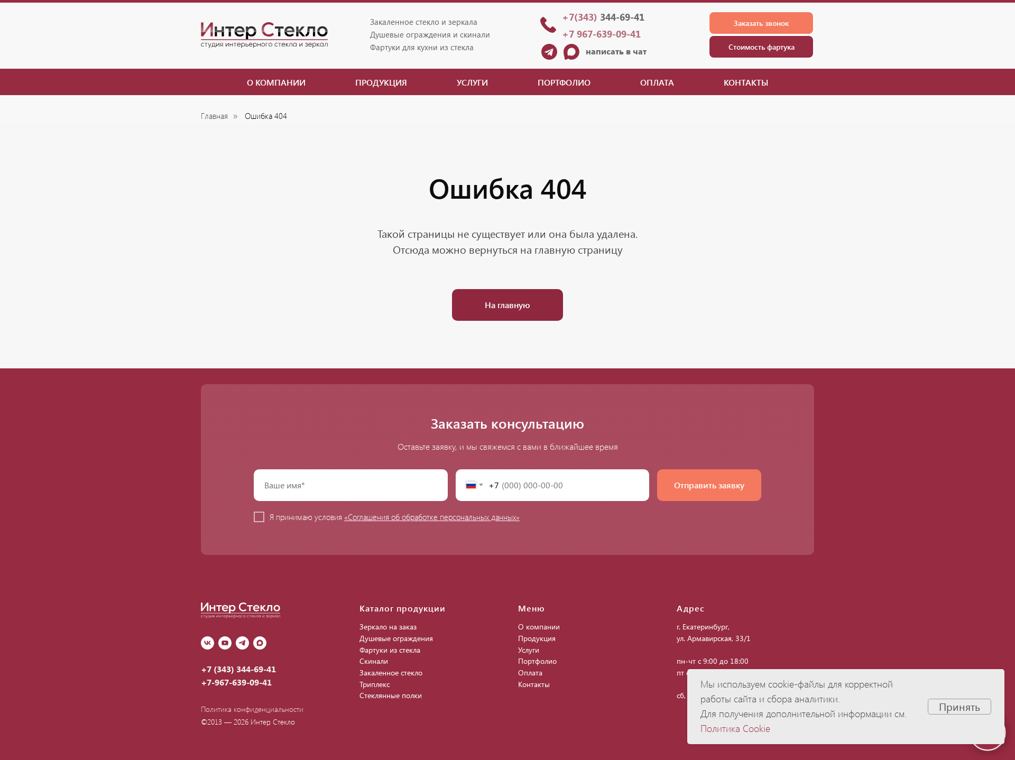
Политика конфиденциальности (252, 709)
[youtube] (225, 643)
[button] (761, 23)
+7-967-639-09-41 (236, 682)
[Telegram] (242, 643)
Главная (214, 116)
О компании (276, 82)
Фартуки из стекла (389, 650)
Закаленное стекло (390, 673)
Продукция (381, 82)
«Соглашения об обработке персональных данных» (432, 517)
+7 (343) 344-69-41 (238, 668)
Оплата (657, 82)
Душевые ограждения (396, 638)
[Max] (259, 643)
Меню (531, 608)
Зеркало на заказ (388, 627)
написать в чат (616, 51)
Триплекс (374, 684)
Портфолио (564, 82)
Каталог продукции (402, 608)
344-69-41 (603, 17)
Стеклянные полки (390, 695)
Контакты (746, 82)
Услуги (472, 82)
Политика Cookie (735, 728)
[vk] (207, 643)
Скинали (373, 661)
